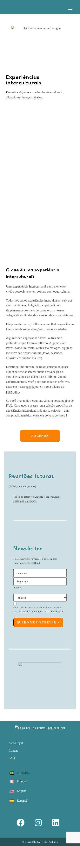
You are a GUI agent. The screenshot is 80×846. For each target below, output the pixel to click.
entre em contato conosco (49, 415)
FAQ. (9, 405)
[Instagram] (40, 822)
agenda (30, 386)
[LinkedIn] (57, 822)
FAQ (12, 758)
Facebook (12, 391)
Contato (13, 750)
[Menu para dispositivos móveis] (70, 10)
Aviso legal (16, 743)
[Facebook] (22, 822)
